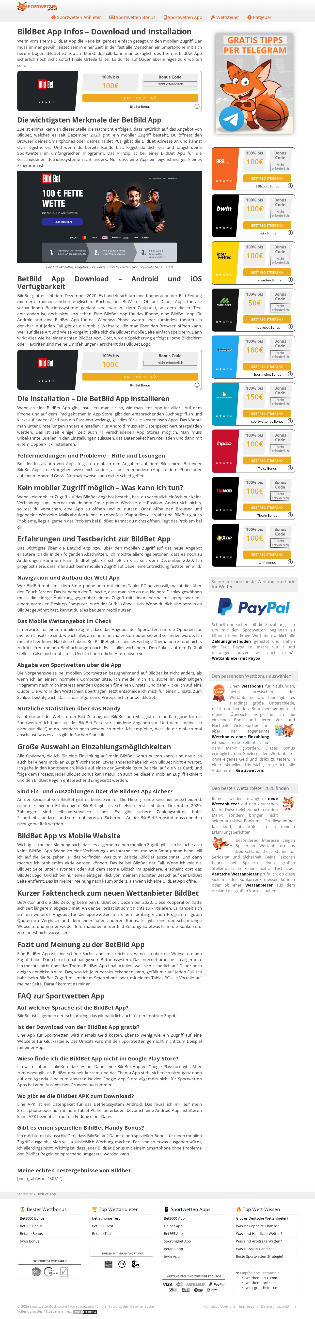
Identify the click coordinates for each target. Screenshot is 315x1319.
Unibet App (173, 1226)
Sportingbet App (177, 1241)
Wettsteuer (227, 17)
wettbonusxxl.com (261, 1282)
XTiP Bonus (267, 562)
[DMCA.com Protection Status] (85, 1311)
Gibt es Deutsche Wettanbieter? (262, 1218)
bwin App (172, 1256)
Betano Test (101, 1233)
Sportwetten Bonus (135, 17)
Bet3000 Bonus (32, 1218)
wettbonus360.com (261, 1277)
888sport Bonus (267, 186)
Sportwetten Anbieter (78, 17)
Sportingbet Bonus (267, 374)
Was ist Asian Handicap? (256, 1248)
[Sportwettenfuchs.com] (38, 6)
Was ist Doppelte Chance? (257, 1226)
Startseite (25, 1194)
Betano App (173, 1248)
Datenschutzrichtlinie (279, 1306)
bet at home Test (106, 1218)
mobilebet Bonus (267, 327)
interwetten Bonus (267, 280)
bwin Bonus (267, 233)
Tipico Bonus (267, 468)
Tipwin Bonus (267, 515)
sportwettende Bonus (267, 421)
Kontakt (210, 1306)
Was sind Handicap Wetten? (259, 1233)
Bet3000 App (174, 1218)
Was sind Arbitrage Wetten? (259, 1241)
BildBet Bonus (140, 106)
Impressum (248, 1306)
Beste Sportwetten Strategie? (260, 1256)
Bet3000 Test (102, 1226)
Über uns (228, 1306)
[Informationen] (197, 106)
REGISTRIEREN (139, 98)
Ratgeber (261, 17)
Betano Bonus (31, 1233)
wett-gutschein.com (262, 1287)
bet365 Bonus (31, 1226)
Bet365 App (173, 1233)
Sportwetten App (184, 17)
